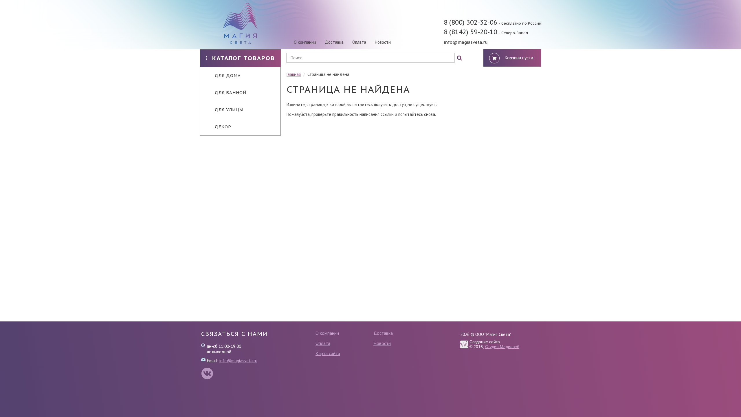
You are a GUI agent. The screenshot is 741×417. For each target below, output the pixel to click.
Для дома (227, 75)
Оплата (359, 42)
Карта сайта (328, 353)
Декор (222, 126)
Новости (383, 42)
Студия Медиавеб (502, 346)
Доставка (334, 42)
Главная (294, 74)
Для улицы (228, 109)
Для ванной (230, 92)
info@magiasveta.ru (466, 42)
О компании (305, 42)
